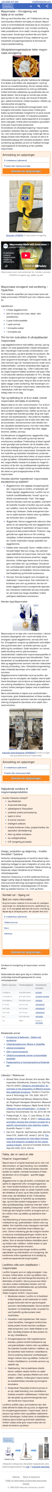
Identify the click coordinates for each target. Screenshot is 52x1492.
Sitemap (16, 1476)
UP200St (46, 996)
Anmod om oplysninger (26, 171)
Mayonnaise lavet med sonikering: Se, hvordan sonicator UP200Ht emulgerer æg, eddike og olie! (26, 273)
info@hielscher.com (41, 1)
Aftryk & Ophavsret (31, 1476)
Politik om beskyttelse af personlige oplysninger (26, 1480)
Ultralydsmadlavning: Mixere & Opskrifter (25, 1044)
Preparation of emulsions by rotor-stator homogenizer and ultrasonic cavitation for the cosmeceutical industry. (27, 1140)
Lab (27, 1466)
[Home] (7, 6)
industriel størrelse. (41, 1466)
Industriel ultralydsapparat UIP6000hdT (19, 752)
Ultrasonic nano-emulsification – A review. (26, 1108)
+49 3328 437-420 (9, 1)
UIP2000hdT (40, 1004)
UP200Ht (38, 996)
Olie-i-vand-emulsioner (17, 1051)
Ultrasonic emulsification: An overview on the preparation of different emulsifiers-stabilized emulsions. (28, 1089)
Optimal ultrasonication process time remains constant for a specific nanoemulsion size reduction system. (28, 1122)
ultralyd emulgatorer (15, 1047)
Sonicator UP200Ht (14, 235)
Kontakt (26, 1483)
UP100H (38, 992)
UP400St (38, 1000)
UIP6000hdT (40, 1012)
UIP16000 (39, 1016)
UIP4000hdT (40, 1008)
